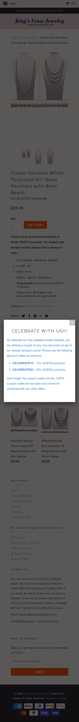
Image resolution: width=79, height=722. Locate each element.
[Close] (72, 323)
